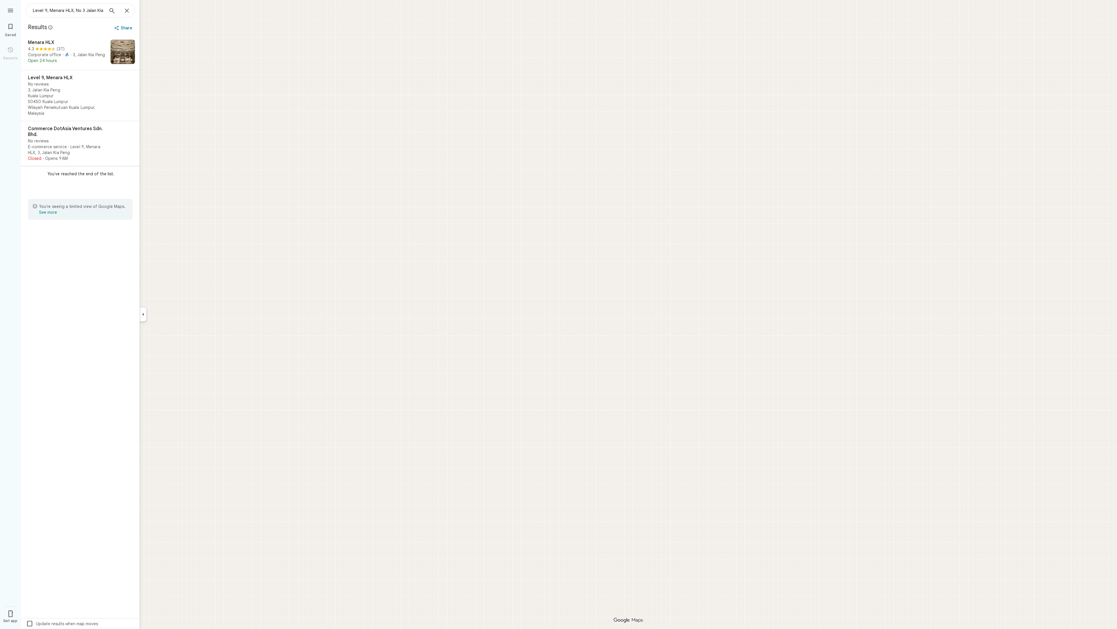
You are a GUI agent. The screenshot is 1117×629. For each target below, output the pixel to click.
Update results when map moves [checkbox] (62, 623)
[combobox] (68, 10)
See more (48, 212)
